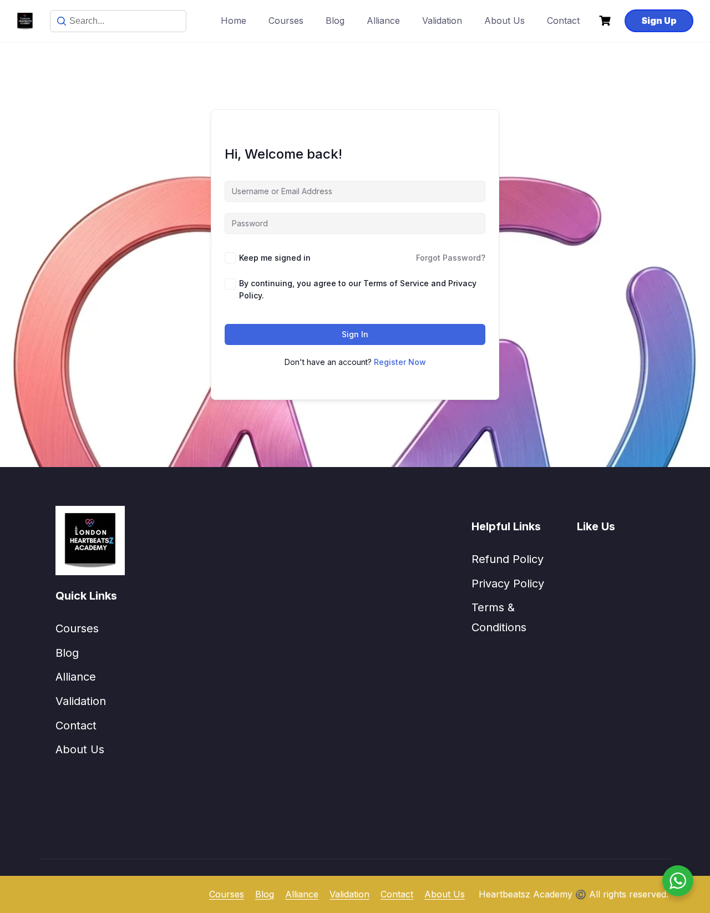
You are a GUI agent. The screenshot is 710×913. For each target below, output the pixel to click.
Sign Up (659, 20)
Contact (563, 20)
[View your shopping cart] (606, 21)
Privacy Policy (507, 583)
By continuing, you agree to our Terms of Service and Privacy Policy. (357, 289)
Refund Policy (507, 559)
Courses (285, 20)
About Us (504, 20)
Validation (442, 20)
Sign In (355, 334)
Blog (335, 20)
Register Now (400, 362)
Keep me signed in (275, 257)
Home (233, 20)
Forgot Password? (450, 257)
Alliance (383, 20)
